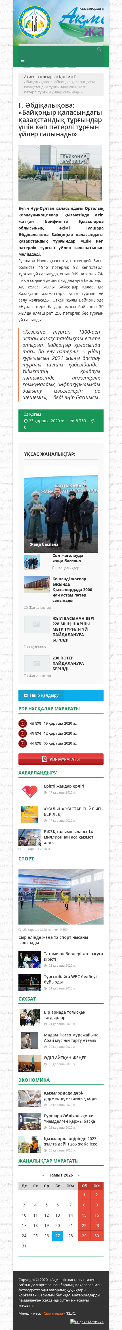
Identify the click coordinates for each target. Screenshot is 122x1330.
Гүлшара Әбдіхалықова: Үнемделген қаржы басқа (69, 1118)
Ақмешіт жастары (61, 25)
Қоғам (35, 414)
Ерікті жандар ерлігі (64, 786)
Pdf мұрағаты (65, 759)
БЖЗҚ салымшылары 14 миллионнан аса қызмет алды (68, 837)
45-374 (35, 733)
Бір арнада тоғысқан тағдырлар (64, 1014)
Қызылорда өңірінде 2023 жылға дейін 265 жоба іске (70, 1141)
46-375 (35, 723)
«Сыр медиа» (53, 1313)
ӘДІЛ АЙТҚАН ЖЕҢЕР (65, 1057)
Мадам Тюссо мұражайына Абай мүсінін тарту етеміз (71, 1037)
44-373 (35, 743)
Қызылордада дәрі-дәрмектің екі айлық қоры (70, 1095)
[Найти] (99, 48)
